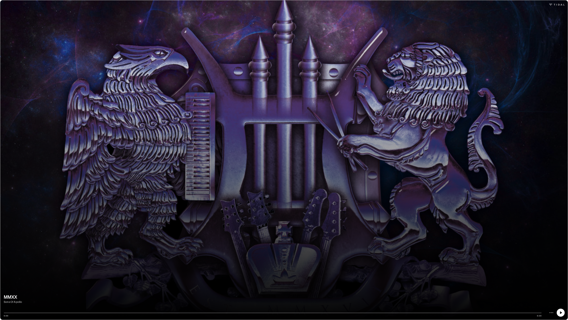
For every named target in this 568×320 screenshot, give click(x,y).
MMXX (10, 297)
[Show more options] (551, 312)
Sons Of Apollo (13, 302)
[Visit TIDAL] (556, 4)
